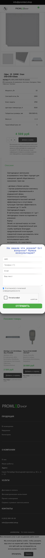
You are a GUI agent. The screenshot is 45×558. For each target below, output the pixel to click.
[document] (22, 279)
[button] (43, 247)
